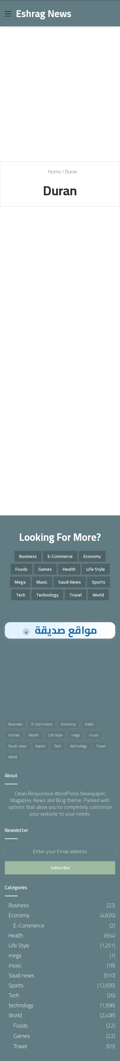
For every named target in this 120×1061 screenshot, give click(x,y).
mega (20, 582)
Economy (92, 556)
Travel (75, 595)
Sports (19, 227)
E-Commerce (60, 556)
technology (47, 595)
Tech (20, 595)
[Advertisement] (60, 96)
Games (45, 569)
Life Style (95, 569)
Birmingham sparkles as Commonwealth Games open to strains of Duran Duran (54, 255)
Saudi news (69, 582)
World (98, 595)
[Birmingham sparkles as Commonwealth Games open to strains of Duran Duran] (60, 300)
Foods (21, 569)
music (41, 582)
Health (69, 569)
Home (54, 171)
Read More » (29, 349)
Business (28, 556)
